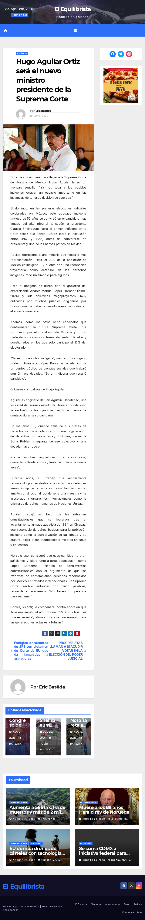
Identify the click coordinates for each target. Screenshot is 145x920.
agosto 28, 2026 (24, 819)
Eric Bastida (43, 111)
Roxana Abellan (122, 860)
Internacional (19, 802)
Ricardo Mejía (50, 860)
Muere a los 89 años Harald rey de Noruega (104, 810)
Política (22, 53)
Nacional (36, 843)
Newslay (55, 906)
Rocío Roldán (45, 746)
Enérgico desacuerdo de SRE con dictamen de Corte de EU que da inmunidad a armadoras (31, 650)
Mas (139, 912)
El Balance (81, 904)
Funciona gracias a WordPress (21, 906)
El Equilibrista (72, 9)
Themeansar (10, 909)
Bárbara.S (15, 746)
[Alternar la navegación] (75, 30)
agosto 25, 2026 (94, 860)
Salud (127, 904)
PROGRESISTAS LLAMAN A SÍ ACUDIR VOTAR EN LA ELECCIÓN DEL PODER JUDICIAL (66, 650)
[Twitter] (121, 54)
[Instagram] (129, 54)
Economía (85, 843)
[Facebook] (113, 54)
